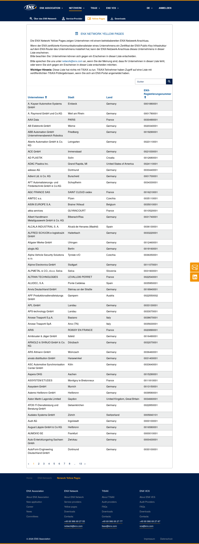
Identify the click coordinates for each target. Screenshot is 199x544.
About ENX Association (37, 497)
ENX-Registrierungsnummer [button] (157, 93)
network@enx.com (72, 61)
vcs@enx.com (146, 526)
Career (29, 506)
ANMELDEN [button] (165, 7)
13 (80, 463)
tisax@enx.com (109, 526)
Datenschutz (166, 538)
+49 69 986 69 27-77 (112, 521)
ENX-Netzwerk (45, 477)
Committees (32, 516)
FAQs (104, 506)
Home (29, 477)
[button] (51, 8)
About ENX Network (74, 497)
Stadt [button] (71, 97)
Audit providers (109, 501)
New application (34, 501)
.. (74, 463)
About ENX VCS (147, 497)
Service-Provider (72, 18)
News (29, 511)
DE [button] (148, 7)
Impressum (149, 538)
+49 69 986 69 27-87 (150, 521)
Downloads (117, 18)
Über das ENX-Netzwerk (42, 18)
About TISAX (108, 497)
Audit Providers (147, 501)
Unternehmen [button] (37, 97)
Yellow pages (70, 506)
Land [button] (109, 97)
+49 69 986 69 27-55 (74, 521)
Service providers (72, 501)
